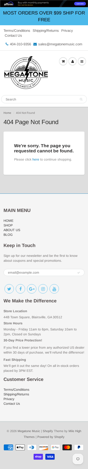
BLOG (8, 234)
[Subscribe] (78, 272)
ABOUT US (12, 230)
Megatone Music (29, 431)
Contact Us (13, 35)
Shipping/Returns (46, 30)
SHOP (8, 225)
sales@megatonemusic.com (60, 44)
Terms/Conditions (17, 30)
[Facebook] (20, 289)
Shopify (48, 431)
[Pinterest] (31, 289)
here (35, 159)
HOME (8, 220)
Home (7, 113)
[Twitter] (9, 289)
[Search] (81, 99)
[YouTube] (54, 289)
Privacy (67, 30)
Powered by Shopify (51, 437)
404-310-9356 (20, 44)
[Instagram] (43, 289)
